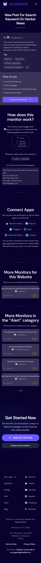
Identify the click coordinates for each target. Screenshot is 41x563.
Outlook (32, 235)
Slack (29, 229)
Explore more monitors (20, 445)
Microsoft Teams (15, 235)
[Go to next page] (26, 390)
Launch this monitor (18, 100)
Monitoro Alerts (15, 223)
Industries (8, 483)
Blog (6, 509)
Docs (6, 503)
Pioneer (28, 519)
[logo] (15, 4)
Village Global (20, 522)
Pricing (7, 490)
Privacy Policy (29, 544)
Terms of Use (11, 544)
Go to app (8, 477)
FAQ (6, 496)
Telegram (17, 229)
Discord (32, 223)
